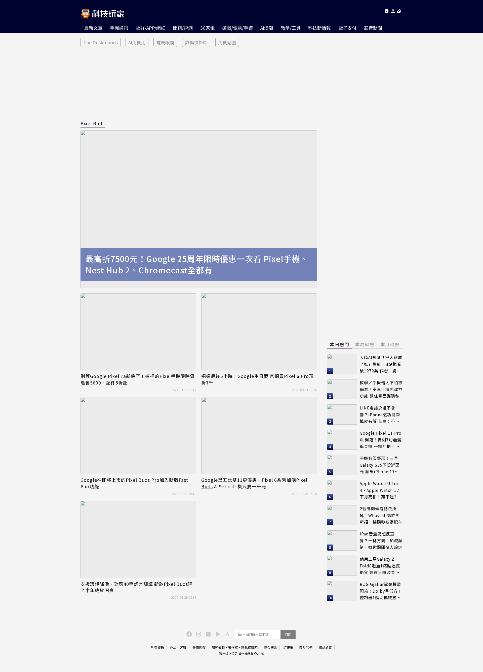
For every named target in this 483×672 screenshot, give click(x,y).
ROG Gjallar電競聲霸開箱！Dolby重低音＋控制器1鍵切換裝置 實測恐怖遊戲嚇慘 (381, 591)
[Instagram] (198, 633)
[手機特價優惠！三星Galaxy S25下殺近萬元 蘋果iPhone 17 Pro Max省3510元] (342, 465)
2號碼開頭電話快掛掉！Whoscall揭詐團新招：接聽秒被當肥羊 (381, 515)
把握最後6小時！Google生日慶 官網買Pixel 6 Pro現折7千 (257, 379)
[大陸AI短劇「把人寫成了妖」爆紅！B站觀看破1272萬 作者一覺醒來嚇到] (342, 364)
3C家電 (207, 27)
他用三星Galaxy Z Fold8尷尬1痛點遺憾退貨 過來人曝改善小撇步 (380, 566)
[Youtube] (386, 12)
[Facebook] (188, 633)
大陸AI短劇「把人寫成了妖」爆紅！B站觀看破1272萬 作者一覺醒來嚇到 (381, 364)
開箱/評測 (183, 27)
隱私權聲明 (249, 647)
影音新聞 (373, 27)
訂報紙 (288, 647)
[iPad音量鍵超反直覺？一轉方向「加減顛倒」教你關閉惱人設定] (342, 540)
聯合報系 (270, 647)
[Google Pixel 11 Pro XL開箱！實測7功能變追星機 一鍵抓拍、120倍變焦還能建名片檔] (342, 440)
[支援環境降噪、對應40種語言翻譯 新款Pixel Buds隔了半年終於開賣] (138, 539)
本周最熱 (364, 344)
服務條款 (218, 647)
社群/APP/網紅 (150, 27)
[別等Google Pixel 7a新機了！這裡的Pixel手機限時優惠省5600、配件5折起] (138, 332)
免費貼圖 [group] (227, 42)
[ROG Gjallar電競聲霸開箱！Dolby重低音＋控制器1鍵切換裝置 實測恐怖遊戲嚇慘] (342, 591)
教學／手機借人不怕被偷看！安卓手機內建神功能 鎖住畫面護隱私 (381, 389)
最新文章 (93, 27)
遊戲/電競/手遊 (237, 27)
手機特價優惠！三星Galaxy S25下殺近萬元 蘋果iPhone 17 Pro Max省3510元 (379, 465)
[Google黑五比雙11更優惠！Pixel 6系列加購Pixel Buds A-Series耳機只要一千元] (259, 435)
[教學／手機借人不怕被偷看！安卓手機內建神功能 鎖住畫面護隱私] (342, 389)
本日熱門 (339, 344)
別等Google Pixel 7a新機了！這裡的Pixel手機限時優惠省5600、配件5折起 (137, 379)
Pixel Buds (92, 123)
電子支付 (347, 27)
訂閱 (288, 634)
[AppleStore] (226, 633)
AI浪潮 (266, 27)
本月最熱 (389, 344)
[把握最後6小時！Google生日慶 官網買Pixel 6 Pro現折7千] (259, 332)
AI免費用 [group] (137, 42)
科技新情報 (319, 27)
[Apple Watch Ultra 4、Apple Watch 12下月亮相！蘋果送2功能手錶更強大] (342, 490)
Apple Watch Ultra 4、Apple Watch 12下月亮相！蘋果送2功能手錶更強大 (380, 490)
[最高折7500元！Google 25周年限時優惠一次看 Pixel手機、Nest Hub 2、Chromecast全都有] (198, 209)
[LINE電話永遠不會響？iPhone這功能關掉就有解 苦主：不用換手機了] (342, 414)
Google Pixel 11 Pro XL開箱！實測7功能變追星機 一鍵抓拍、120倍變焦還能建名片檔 (380, 440)
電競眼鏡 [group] (165, 42)
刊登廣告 (157, 647)
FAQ (173, 647)
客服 (183, 647)
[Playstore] (217, 633)
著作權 (233, 647)
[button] (393, 12)
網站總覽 (325, 647)
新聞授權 (199, 647)
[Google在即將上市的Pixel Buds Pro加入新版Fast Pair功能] (138, 435)
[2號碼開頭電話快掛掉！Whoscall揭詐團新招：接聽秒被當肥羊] (342, 515)
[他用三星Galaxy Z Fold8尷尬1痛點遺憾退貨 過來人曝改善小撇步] (342, 566)
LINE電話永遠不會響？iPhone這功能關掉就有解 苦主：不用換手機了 (380, 415)
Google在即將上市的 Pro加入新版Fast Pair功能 (134, 483)
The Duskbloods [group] (100, 42)
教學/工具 (291, 27)
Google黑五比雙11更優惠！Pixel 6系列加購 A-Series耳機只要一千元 (254, 483)
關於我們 (305, 647)
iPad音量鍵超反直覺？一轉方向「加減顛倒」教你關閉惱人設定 (381, 540)
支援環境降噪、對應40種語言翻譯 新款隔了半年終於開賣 (136, 587)
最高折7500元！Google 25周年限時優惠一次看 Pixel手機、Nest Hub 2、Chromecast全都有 (197, 264)
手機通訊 (119, 27)
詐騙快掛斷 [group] (196, 42)
